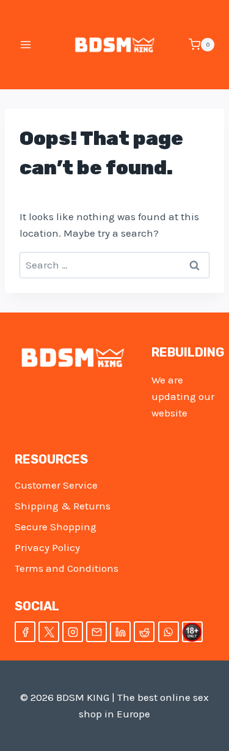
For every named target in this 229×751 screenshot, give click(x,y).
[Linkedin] (120, 631)
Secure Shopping (55, 526)
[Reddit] (144, 631)
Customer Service (56, 485)
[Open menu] (26, 44)
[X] (48, 631)
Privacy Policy (47, 547)
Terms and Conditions (66, 568)
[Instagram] (72, 631)
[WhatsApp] (168, 631)
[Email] (96, 631)
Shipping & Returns (63, 506)
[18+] (192, 631)
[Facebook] (25, 631)
